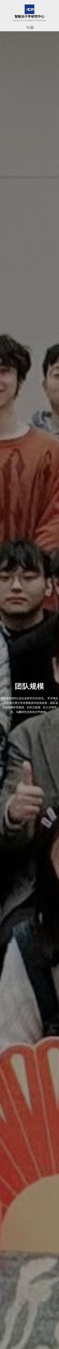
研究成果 (29, 691)
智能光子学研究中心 (29, 16)
